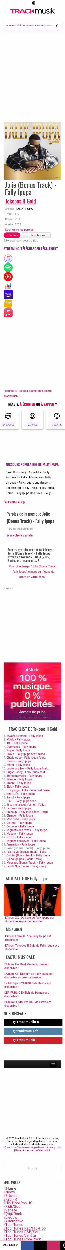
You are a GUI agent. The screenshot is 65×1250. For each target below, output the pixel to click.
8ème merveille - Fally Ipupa (24, 775)
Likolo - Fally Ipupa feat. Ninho (25, 754)
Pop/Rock (13, 1214)
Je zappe (57, 424)
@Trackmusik (23, 1040)
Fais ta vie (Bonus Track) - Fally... (26, 851)
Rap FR (11, 1199)
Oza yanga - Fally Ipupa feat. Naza (28, 790)
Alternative (14, 1221)
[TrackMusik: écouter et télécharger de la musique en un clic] (32, 12)
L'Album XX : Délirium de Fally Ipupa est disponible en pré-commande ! (29, 975)
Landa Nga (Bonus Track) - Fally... (27, 866)
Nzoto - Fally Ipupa (18, 837)
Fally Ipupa (24, 209)
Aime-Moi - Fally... (40, 472)
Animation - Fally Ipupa (20, 844)
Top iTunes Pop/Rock (23, 1239)
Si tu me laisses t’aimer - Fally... (26, 804)
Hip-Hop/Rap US (18, 1203)
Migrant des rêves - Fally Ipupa (26, 841)
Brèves (11, 1196)
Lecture (13, 235)
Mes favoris (38, 235)
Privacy (51, 1147)
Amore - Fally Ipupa (18, 783)
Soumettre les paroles (19, 229)
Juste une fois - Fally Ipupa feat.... (27, 768)
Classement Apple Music (30, 1147)
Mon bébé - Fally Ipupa (21, 819)
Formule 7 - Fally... (17, 477)
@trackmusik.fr (25, 1031)
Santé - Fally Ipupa (18, 797)
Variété (11, 1210)
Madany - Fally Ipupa (19, 833)
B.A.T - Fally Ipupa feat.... (22, 801)
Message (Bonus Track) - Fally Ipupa (29, 862)
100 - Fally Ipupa (17, 743)
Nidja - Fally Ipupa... (43, 488)
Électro (11, 1217)
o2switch (9, 1147)
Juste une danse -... (39, 482)
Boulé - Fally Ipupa (17, 493)
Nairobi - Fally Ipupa (18, 761)
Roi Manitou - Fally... (18, 488)
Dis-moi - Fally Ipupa (19, 823)
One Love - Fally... (41, 493)
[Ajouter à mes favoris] (24, 235)
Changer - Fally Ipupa (19, 815)
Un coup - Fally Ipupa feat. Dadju (27, 812)
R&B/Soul (13, 1206)
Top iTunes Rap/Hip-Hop (25, 1228)
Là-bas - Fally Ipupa (18, 808)
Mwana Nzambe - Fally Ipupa (24, 736)
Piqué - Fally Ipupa (18, 750)
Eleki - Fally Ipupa (17, 786)
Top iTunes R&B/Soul (22, 1232)
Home (11, 1188)
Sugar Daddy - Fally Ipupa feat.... (26, 772)
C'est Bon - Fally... (17, 472)
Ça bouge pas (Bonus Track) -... (26, 859)
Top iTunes (14, 1224)
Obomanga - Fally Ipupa (21, 746)
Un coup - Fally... (16, 482)
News (10, 1192)
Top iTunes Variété (20, 1235)
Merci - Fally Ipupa (18, 765)
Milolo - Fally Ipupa (18, 739)
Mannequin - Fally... (41, 477)
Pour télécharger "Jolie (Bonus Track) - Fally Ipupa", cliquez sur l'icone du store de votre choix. (32, 572)
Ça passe (32, 424)
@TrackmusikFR (25, 1022)
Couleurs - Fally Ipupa (20, 826)
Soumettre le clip (14, 501)
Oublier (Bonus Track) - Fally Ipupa (28, 855)
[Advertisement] (32, 81)
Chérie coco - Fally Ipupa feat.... (26, 757)
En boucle (8, 424)
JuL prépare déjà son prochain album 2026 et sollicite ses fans (34, 25)
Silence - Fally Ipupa (19, 779)
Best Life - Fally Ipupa (20, 794)
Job (59, 1147)
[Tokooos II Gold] (32, 150)
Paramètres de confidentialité (32, 1150)
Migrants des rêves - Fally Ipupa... (27, 830)
